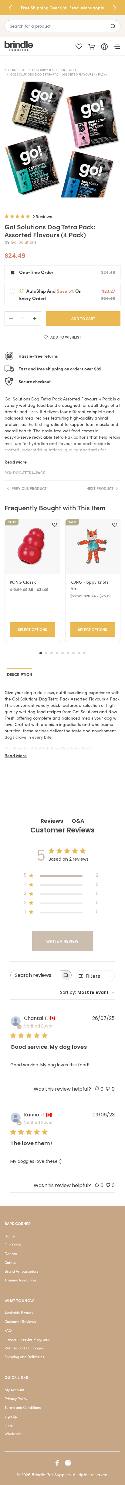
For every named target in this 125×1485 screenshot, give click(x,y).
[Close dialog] (119, 711)
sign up (93, 767)
